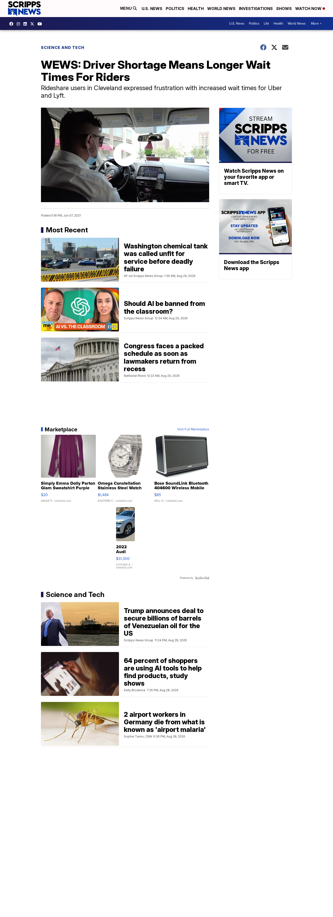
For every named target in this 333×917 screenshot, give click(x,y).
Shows (284, 8)
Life (266, 23)
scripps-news (26, 24)
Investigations (256, 8)
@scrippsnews (41, 24)
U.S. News (152, 8)
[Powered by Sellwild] (202, 578)
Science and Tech (62, 47)
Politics (175, 8)
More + (316, 23)
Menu (126, 8)
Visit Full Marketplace (193, 429)
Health (196, 8)
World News (221, 8)
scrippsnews (12, 24)
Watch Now (309, 8)
